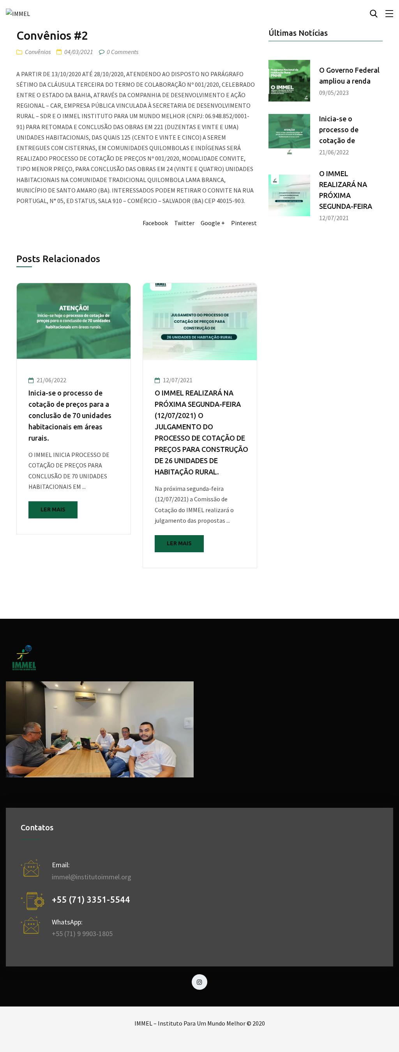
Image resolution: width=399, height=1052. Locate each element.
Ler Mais (53, 509)
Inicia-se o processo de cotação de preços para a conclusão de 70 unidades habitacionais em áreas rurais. (69, 415)
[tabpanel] (74, 408)
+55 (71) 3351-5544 (91, 899)
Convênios (38, 52)
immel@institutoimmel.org (91, 876)
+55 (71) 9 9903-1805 (82, 933)
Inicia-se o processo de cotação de (338, 129)
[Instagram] (199, 982)
